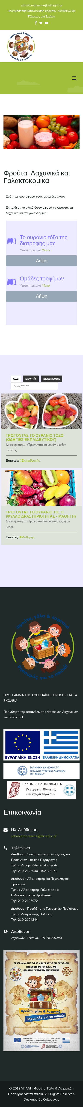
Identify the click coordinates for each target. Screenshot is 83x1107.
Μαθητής (30, 379)
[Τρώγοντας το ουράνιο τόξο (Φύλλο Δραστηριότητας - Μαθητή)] (41, 488)
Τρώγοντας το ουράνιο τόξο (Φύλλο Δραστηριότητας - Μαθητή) (41, 514)
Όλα (15, 379)
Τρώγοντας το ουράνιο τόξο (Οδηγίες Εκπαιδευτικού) (34, 437)
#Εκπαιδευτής (30, 460)
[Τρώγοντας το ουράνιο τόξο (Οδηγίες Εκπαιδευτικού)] (41, 411)
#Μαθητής (27, 537)
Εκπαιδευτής (51, 379)
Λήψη (41, 261)
